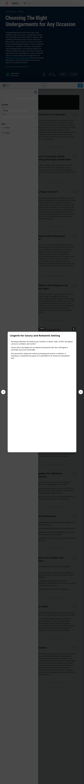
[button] (3, 392)
